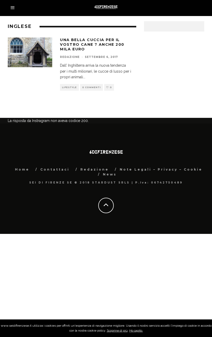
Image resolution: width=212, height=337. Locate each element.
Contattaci (55, 169)
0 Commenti (91, 87)
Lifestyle (69, 87)
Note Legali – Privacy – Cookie (161, 169)
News (110, 174)
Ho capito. (136, 330)
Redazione (70, 57)
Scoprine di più (117, 330)
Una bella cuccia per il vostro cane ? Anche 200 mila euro (92, 44)
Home (22, 169)
